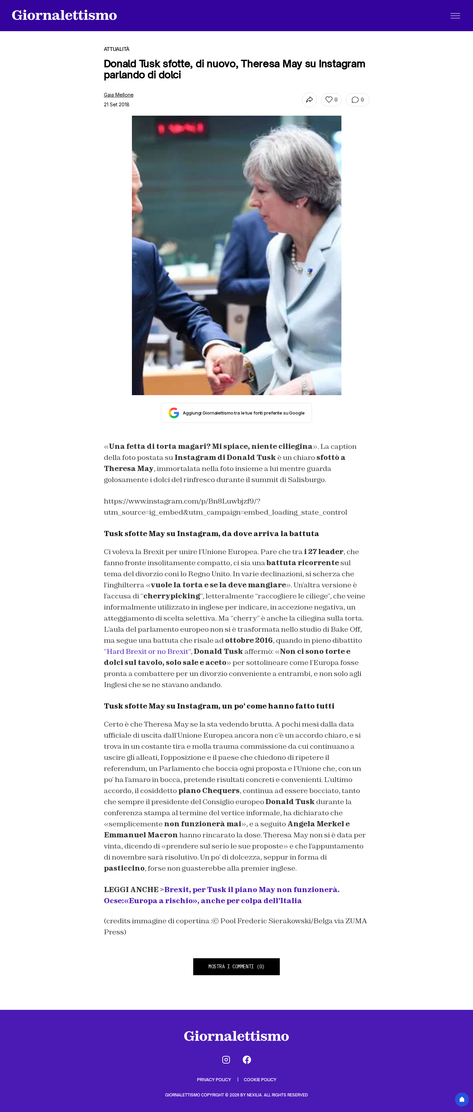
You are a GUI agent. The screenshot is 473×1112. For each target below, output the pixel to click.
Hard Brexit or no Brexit (147, 651)
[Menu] (455, 15)
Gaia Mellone (119, 95)
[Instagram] (226, 1060)
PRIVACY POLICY (214, 1079)
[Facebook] (247, 1060)
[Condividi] (309, 99)
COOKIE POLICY (260, 1079)
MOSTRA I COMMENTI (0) (236, 966)
